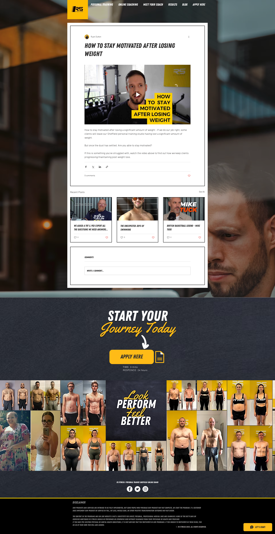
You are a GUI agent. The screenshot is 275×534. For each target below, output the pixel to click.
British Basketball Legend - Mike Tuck (183, 227)
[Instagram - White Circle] (145, 489)
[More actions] (188, 37)
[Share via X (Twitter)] (93, 166)
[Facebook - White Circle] (129, 489)
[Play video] (137, 94)
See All (202, 192)
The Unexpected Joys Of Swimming (132, 227)
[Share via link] (107, 166)
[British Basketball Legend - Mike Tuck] (184, 209)
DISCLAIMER (79, 502)
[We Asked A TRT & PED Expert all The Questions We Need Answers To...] (91, 209)
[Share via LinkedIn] (100, 166)
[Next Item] (270, 425)
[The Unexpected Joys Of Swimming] (137, 209)
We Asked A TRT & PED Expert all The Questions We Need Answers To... (90, 227)
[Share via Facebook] (86, 166)
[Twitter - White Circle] (137, 489)
